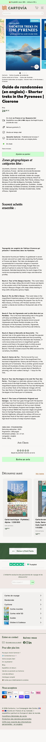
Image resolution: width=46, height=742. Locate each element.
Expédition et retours (9, 668)
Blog (3, 665)
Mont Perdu (29, 180)
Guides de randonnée (17, 175)
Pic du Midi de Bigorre (16, 182)
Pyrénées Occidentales (27, 189)
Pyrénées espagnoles (10, 189)
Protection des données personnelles (16, 719)
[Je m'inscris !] (32, 582)
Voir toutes (40, 474)
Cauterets (5, 169)
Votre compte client (8, 659)
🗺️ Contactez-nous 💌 (9, 656)
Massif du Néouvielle (16, 180)
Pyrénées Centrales (36, 186)
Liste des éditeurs (8, 674)
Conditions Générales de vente (14, 716)
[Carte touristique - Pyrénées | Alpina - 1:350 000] (17, 505)
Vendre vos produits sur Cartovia (13, 671)
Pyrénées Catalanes (20, 186)
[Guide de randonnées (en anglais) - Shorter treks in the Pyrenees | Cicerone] (23, 224)
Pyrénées (28, 182)
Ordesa (36, 180)
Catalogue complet (8, 677)
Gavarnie (9, 173)
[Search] (42, 13)
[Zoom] (36, 67)
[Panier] (36, 7)
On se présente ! (7, 662)
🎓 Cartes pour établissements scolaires (15, 680)
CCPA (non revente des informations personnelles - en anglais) (16, 723)
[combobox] (23, 13)
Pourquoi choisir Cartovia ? (11, 653)
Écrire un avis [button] (23, 459)
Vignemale (13, 191)
